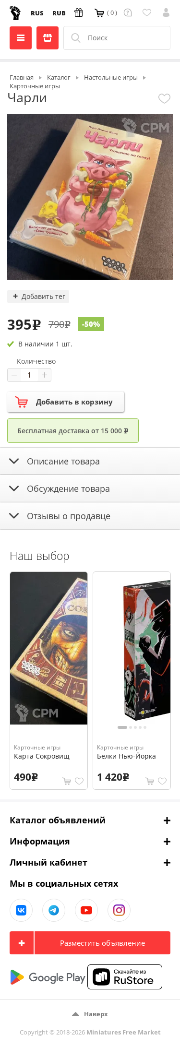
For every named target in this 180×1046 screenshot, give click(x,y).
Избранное (149, 12)
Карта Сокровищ (42, 756)
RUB (59, 13)
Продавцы (47, 37)
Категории (21, 37)
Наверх (96, 1014)
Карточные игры (37, 747)
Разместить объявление (102, 943)
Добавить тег (43, 296)
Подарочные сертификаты (80, 12)
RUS (37, 13)
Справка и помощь (129, 12)
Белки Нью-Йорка (126, 756)
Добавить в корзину (74, 401)
